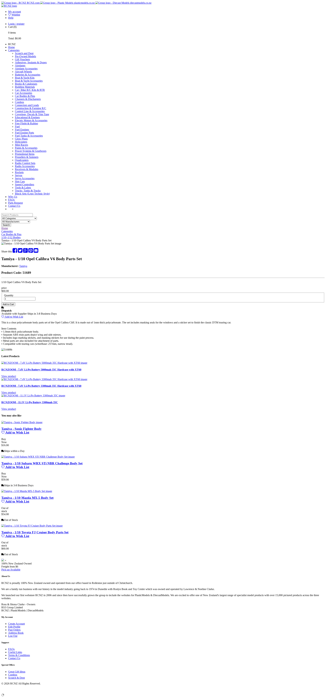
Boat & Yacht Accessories (29, 80)
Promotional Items (24, 154)
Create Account (16, 623)
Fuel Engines (22, 129)
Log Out (12, 635)
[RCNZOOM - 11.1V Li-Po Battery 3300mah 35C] (33, 395)
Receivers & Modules (26, 169)
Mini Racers (21, 144)
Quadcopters (22, 160)
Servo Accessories (24, 178)
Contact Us (14, 205)
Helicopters (21, 141)
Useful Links (15, 652)
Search (6, 225)
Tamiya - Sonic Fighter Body (21, 429)
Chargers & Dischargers (28, 99)
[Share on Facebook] (15, 251)
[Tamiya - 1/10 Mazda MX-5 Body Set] (26, 491)
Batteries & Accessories (27, 74)
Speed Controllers (24, 184)
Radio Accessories (25, 166)
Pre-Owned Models (25, 56)
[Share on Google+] (25, 251)
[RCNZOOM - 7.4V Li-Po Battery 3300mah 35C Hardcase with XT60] (44, 379)
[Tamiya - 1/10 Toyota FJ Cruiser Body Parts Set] (32, 525)
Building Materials (25, 86)
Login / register (16, 23)
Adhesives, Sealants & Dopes (31, 62)
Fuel (17, 126)
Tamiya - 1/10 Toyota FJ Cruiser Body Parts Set (34, 532)
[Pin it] (30, 251)
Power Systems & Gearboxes (30, 150)
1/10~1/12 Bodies (11, 237)
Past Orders (14, 629)
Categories (14, 50)
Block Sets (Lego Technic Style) (32, 193)
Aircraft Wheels (23, 71)
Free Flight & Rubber (26, 123)
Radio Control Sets (25, 163)
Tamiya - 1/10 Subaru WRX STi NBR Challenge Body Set (42, 463)
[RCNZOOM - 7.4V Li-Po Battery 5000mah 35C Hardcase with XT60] (44, 362)
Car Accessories (23, 93)
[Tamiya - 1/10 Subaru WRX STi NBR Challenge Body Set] (38, 456)
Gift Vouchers (22, 59)
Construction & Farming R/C (30, 108)
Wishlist (16, 14)
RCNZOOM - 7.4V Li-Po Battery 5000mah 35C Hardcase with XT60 (41, 369)
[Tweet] (20, 251)
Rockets (19, 172)
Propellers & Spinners (26, 157)
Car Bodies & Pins (25, 96)
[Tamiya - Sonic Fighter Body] (21, 422)
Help (10, 17)
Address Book (16, 632)
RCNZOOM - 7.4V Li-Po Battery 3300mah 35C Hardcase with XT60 (41, 385)
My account (14, 11)
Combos (19, 102)
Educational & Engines (27, 117)
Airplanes (20, 65)
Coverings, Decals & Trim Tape (32, 114)
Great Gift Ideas (16, 671)
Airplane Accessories (26, 68)
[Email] (36, 251)
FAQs (11, 199)
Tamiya (23, 266)
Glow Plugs (21, 138)
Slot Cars (20, 181)
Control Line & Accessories (30, 111)
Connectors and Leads (27, 105)
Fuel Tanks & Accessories (29, 135)
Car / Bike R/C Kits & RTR (30, 89)
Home (11, 47)
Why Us (12, 196)
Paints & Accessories (26, 147)
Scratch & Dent (16, 677)
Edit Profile (14, 626)
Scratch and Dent (24, 53)
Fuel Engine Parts (24, 132)
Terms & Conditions (19, 655)
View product (8, 376)
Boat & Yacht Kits (24, 77)
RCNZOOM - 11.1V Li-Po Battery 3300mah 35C (29, 402)
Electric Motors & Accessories (31, 120)
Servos (18, 175)
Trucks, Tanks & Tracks (28, 190)
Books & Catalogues (26, 83)
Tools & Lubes (23, 187)
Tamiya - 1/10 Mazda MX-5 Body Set (27, 498)
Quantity (8, 295)
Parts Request (15, 202)
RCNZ (12, 44)
